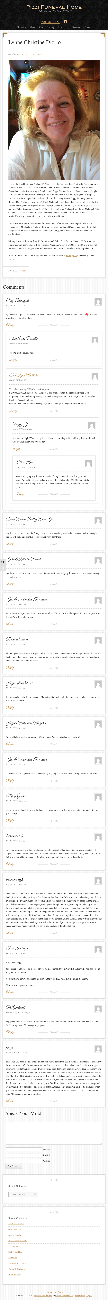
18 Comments (37, 54)
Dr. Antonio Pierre (14, 1274)
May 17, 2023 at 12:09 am (16, 884)
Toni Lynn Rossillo (23, 375)
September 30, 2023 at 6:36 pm (18, 1012)
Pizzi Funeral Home (54, 7)
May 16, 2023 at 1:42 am (15, 841)
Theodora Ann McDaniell (17, 1263)
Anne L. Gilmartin (14, 1235)
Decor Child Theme (43, 1295)
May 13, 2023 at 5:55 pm (15, 305)
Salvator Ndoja (13, 1246)
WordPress (80, 1295)
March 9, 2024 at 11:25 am (16, 1052)
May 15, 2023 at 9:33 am (15, 564)
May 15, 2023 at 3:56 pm (15, 688)
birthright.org (72, 255)
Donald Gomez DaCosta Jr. (17, 1241)
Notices (22, 271)
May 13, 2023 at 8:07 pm (18, 380)
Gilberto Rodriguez (14, 1229)
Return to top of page (54, 1291)
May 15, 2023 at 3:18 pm (15, 644)
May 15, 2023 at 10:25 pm (16, 801)
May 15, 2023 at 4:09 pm (15, 764)
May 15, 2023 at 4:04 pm (15, 728)
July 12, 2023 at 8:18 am (25, 467)
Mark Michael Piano (15, 1252)
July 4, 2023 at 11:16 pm (15, 953)
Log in (89, 1295)
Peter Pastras (12, 1257)
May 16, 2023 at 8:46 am (22, 429)
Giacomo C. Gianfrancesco (17, 1269)
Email (45, 1155)
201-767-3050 (50, 22)
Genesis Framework (64, 1295)
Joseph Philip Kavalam (16, 1224)
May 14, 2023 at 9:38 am (15, 524)
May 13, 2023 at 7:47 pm (18, 343)
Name (46, 1149)
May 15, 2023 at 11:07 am (16, 604)
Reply (10, 325)
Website (46, 1160)
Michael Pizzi (22, 54)
